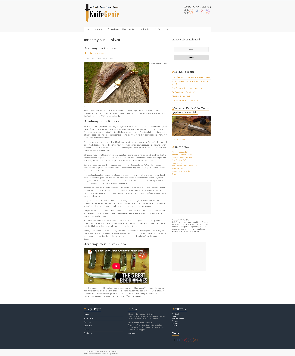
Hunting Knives (177, 168)
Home (88, 29)
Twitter (174, 316)
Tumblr (174, 326)
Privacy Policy (89, 318)
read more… (132, 334)
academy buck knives (106, 58)
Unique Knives (98, 53)
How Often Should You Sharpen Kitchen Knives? (191, 77)
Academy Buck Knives (100, 48)
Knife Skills (145, 29)
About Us (170, 29)
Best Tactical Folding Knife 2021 (185, 166)
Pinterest (175, 321)
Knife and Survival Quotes (182, 157)
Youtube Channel (178, 319)
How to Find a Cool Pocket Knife (185, 100)
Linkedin (175, 323)
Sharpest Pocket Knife (181, 171)
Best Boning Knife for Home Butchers (187, 88)
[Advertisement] (191, 198)
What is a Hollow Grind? (181, 96)
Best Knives (99, 29)
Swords (175, 174)
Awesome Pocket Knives (182, 155)
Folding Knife (177, 163)
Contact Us (88, 326)
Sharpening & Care (129, 29)
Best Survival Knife (179, 160)
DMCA (86, 329)
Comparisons (113, 29)
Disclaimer (88, 333)
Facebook (175, 314)
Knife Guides (158, 29)
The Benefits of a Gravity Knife (184, 92)
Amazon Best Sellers (180, 152)
